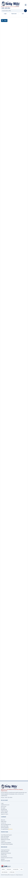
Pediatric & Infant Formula (6, 857)
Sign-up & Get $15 (5, 836)
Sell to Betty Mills (4, 826)
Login (2, 803)
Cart (23, 13)
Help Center (3, 821)
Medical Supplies (4, 851)
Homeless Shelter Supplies (7, 844)
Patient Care (3, 854)
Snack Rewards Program (6, 834)
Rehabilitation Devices (6, 853)
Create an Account (5, 804)
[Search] (25, 10)
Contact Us (3, 822)
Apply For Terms (4, 814)
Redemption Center (5, 839)
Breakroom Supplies (5, 860)
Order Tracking (4, 810)
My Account (14, 13)
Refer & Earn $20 (4, 838)
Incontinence (4, 856)
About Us (3, 819)
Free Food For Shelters (6, 842)
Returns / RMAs (4, 812)
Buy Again (3, 807)
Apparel (3, 859)
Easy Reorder (4, 809)
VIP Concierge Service (6, 824)
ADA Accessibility (5, 827)
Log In (5, 13)
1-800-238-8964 (8, 797)
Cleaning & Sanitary (5, 850)
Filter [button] (5, 20)
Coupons (3, 841)
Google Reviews (7, 829)
